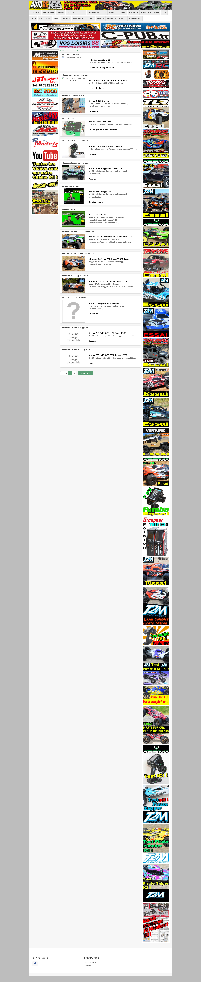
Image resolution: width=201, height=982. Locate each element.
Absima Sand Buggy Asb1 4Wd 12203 (75, 163)
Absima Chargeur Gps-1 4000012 (74, 298)
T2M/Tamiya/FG (48, 13)
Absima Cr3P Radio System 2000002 (75, 141)
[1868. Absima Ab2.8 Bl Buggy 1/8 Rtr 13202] (73, 79)
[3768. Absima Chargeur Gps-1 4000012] (73, 311)
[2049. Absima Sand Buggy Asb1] (73, 196)
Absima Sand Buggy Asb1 (71, 186)
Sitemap (88, 966)
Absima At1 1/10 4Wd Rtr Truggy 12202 (76, 350)
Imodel (123, 13)
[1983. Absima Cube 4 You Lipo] (73, 128)
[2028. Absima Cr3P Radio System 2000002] (73, 150)
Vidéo (164, 13)
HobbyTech (113, 13)
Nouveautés (35, 13)
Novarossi (111, 18)
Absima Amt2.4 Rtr (68, 209)
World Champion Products (83, 18)
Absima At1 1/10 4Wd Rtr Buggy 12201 (75, 328)
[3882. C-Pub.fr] (135, 35)
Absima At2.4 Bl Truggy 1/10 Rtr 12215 (75, 276)
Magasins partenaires (97, 13)
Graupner (122, 18)
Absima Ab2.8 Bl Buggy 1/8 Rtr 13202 (75, 75)
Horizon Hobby (45, 18)
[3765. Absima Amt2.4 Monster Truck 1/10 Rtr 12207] (73, 241)
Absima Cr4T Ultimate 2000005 (73, 96)
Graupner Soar (135, 18)
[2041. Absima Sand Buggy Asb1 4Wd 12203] (73, 172)
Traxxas (60, 13)
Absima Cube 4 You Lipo (71, 119)
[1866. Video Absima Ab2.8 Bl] (73, 57)
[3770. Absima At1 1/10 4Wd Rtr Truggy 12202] (73, 359)
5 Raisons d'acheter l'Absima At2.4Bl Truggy (78, 253)
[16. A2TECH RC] (135, 44)
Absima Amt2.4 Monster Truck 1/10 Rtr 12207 (78, 231)
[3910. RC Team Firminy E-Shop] (65, 27)
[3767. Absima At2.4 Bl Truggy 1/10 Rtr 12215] (73, 285)
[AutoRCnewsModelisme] (100, 5)
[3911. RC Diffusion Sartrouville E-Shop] (135, 27)
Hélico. (33, 18)
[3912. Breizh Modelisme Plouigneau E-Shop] (65, 35)
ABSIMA (57, 18)
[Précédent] (62, 373)
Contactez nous (90, 962)
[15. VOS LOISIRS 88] (65, 44)
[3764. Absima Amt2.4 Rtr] (73, 219)
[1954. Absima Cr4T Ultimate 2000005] (73, 105)
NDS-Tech (66, 18)
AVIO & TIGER (133, 13)
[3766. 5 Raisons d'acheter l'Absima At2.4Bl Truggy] (73, 263)
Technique (81, 13)
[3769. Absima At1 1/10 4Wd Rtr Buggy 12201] (73, 337)
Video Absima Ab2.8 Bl (70, 54)
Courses (70, 13)
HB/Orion (100, 18)
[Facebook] (35, 963)
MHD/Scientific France (150, 13)
